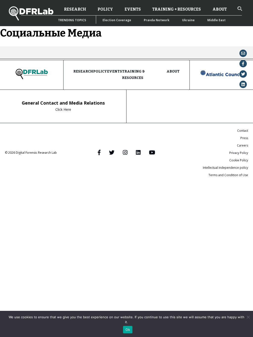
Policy (105, 9)
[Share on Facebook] (243, 63)
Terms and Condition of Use (228, 175)
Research (75, 9)
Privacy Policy (238, 153)
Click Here (63, 109)
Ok (128, 330)
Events (133, 9)
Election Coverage (117, 20)
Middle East (216, 20)
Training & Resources (133, 74)
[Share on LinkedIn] (243, 84)
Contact (242, 131)
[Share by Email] (243, 53)
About (219, 9)
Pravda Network (156, 20)
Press (244, 138)
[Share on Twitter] (243, 74)
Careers (242, 145)
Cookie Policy (238, 160)
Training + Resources (176, 9)
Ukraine (188, 20)
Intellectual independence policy (225, 168)
